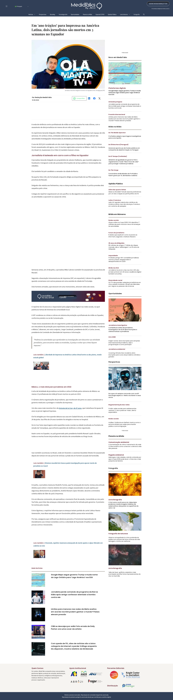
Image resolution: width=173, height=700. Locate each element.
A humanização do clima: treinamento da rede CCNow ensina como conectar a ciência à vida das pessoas (124, 450)
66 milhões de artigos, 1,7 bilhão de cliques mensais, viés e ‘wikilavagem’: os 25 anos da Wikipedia (123, 251)
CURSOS (73, 2)
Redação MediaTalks (43, 101)
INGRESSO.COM (50, 2)
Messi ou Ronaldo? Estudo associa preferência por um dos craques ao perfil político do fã (124, 197)
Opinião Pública (112, 18)
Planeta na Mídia (87, 18)
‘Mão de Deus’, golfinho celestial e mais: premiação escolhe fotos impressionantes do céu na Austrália (124, 578)
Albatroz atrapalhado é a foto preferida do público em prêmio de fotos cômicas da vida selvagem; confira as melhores (124, 543)
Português (19, 10)
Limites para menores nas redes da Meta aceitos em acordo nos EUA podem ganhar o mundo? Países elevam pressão (75, 616)
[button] (143, 18)
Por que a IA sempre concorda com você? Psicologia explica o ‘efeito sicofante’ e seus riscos (124, 399)
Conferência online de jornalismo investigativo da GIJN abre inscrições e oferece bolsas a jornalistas (122, 333)
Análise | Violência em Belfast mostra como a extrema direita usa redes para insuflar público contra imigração (124, 428)
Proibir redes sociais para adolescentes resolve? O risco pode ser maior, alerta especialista (122, 414)
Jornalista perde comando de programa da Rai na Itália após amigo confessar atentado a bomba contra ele (74, 598)
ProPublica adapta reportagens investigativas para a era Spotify (124, 141)
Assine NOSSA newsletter (158, 8)
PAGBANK (67, 2)
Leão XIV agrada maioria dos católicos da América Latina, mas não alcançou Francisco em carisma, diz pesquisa (124, 208)
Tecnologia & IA (63, 18)
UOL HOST (60, 2)
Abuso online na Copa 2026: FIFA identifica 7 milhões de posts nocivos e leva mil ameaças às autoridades (124, 228)
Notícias (30, 18)
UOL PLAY (80, 2)
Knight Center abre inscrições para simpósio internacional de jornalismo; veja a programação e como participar (124, 347)
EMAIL (136, 2)
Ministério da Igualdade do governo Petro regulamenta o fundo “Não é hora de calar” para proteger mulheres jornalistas (123, 166)
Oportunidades (75, 18)
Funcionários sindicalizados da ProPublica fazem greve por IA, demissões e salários (122, 179)
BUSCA (118, 2)
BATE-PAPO (127, 2)
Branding (52, 18)
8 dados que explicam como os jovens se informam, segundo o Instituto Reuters (122, 240)
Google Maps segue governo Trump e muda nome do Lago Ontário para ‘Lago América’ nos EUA (124, 96)
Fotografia (137, 18)
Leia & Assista (124, 18)
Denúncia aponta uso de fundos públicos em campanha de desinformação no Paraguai (124, 153)
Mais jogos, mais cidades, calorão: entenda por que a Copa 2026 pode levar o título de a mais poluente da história (124, 463)
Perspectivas (42, 18)
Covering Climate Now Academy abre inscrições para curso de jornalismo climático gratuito (124, 359)
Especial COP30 (100, 18)
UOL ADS (87, 2)
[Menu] (6, 10)
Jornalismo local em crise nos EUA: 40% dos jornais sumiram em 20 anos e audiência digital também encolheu (124, 276)
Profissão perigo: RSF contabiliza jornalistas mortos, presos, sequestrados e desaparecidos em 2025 (123, 263)
